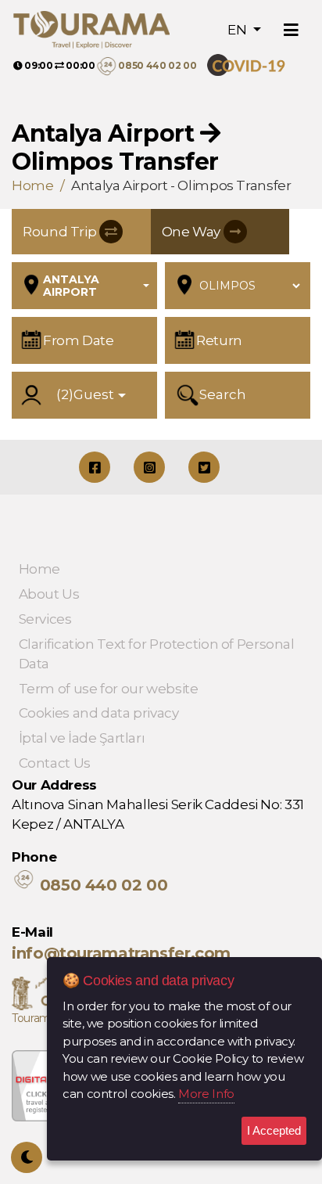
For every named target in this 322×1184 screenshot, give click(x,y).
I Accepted (274, 1130)
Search (222, 394)
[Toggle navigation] (291, 30)
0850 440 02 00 (157, 65)
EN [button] (238, 30)
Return (219, 340)
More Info (206, 1093)
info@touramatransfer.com (121, 953)
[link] (251, 65)
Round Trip (61, 231)
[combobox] (96, 285)
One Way (193, 231)
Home (33, 185)
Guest (85, 394)
